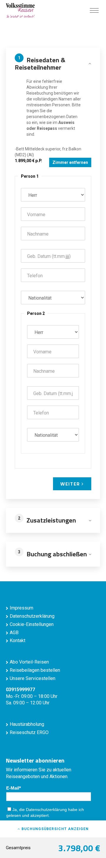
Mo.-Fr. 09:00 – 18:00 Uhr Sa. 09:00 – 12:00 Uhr (31, 696)
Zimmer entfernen (70, 162)
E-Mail (12, 787)
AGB (14, 632)
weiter (71, 483)
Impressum (21, 608)
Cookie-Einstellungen (32, 624)
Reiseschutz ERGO (29, 732)
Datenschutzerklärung (32, 616)
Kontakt (17, 640)
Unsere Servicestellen (32, 678)
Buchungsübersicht (54, 829)
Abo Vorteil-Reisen (29, 662)
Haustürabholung (27, 724)
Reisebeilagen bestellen (35, 670)
